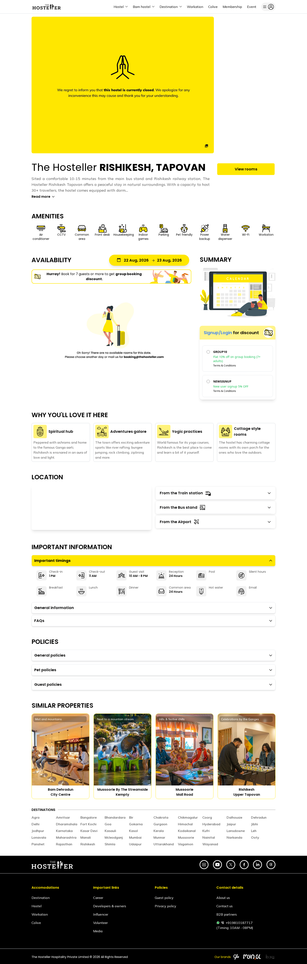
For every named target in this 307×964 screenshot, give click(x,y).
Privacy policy (165, 906)
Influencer (100, 914)
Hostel (37, 906)
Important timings (52, 560)
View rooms (246, 169)
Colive (36, 923)
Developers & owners (109, 906)
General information (54, 607)
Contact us (224, 906)
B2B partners (226, 914)
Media (98, 931)
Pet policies (45, 669)
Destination (41, 898)
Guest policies (48, 684)
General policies (49, 655)
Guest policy (164, 898)
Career (98, 898)
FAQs (39, 620)
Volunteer (100, 923)
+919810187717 (239, 923)
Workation (40, 914)
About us (223, 898)
